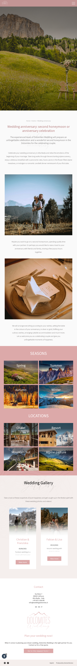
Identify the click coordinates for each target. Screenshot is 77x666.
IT (41, 607)
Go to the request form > (38, 651)
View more (23, 558)
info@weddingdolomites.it (38, 602)
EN (39, 607)
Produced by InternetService (64, 663)
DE (36, 607)
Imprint (52, 663)
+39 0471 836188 (38, 600)
